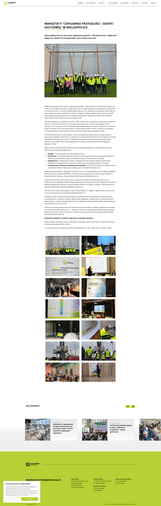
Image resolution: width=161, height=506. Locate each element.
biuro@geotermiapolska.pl (43, 480)
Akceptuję (29, 499)
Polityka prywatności (31, 504)
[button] (102, 3)
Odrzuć (13, 499)
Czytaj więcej (31, 495)
